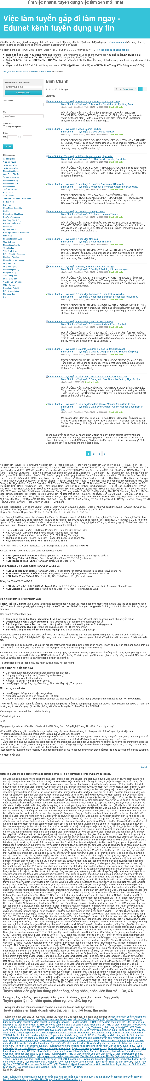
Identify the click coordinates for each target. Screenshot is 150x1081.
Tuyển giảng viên (10, 168)
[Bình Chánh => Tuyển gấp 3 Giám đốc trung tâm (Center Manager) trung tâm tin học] (90, 403)
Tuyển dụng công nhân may (24, 1032)
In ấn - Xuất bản (10, 278)
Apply (8, 146)
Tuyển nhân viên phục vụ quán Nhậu (115, 1045)
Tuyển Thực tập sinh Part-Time (66, 1067)
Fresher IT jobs (93, 1061)
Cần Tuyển (9, 1076)
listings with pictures (14, 126)
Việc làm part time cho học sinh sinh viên (58, 1056)
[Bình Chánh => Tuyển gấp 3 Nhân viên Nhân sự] (72, 238)
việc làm (24, 1019)
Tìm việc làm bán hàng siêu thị (113, 1035)
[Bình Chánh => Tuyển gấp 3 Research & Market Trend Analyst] (79, 321)
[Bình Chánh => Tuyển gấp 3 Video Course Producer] (74, 128)
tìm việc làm (13, 1019)
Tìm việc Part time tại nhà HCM (19, 1056)
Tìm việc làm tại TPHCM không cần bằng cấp (46, 1024)
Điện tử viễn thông (11, 291)
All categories (9, 158)
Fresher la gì (74, 1059)
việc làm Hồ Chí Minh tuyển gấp (65, 1079)
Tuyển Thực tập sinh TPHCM (117, 1061)
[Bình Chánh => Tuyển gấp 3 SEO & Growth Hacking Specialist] (79, 156)
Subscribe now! (23, 93)
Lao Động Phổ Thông (12, 220)
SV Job (63, 1019)
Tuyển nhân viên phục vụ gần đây (89, 1048)
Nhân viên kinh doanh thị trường (117, 1040)
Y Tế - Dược (8, 195)
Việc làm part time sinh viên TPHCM (95, 1053)
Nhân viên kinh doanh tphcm (23, 1040)
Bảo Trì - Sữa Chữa (11, 217)
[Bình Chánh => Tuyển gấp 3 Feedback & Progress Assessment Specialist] (85, 183)
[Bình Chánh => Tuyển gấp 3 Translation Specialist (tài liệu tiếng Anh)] (83, 101)
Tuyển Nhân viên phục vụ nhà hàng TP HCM (71, 1045)
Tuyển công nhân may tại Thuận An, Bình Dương (65, 1032)
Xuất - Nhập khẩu (10, 275)
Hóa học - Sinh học (11, 257)
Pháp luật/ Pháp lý (11, 288)
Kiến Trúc (7, 204)
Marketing (7, 226)
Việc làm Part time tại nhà (129, 1053)
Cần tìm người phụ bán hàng (33, 1037)
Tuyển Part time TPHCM (63, 1053)
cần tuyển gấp (50, 1076)
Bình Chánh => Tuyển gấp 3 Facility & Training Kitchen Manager (94, 269)
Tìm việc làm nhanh (11, 248)
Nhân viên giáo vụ (10, 171)
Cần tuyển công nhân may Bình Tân (63, 1030)
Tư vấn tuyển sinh (11, 177)
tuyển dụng (37, 1076)
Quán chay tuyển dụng (112, 1051)
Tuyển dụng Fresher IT (55, 1059)
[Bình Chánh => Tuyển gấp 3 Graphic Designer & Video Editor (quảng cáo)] (85, 348)
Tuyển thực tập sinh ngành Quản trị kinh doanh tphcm (87, 1064)
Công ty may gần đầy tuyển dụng (73, 1027)
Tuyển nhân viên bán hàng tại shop (31, 1035)
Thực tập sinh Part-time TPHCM (41, 1064)
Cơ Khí (6, 211)
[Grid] (145, 89)
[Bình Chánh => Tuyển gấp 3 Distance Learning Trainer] (75, 211)
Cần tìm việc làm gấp (58, 1022)
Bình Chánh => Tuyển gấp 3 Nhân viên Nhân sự (86, 241)
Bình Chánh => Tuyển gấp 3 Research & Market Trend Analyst (93, 324)
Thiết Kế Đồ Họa (10, 189)
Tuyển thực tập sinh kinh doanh (32, 1067)
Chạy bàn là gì (44, 1051)
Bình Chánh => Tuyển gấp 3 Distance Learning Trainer (89, 214)
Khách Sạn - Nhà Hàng (13, 214)
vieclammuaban (117, 42)
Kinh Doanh (8, 192)
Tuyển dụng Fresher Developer (40, 1061)
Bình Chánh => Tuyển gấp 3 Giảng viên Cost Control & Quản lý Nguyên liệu (100, 379)
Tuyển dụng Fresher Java (71, 1061)
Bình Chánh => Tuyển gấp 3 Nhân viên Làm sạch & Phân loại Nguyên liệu (99, 296)
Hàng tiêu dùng (9, 272)
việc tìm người (86, 1076)
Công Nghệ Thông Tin (12, 207)
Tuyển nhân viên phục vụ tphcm (54, 1048)
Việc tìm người (9, 161)
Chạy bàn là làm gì (62, 1051)
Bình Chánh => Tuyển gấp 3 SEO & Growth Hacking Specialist (93, 159)
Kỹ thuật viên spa (10, 229)
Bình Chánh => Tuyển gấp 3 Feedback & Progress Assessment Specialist (99, 186)
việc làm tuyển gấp (68, 1076)
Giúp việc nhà (9, 263)
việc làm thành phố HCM (124, 1016)
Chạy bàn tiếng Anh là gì (86, 1051)
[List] (140, 89)
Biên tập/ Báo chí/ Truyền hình (16, 232)
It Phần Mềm (8, 201)
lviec (70, 1019)
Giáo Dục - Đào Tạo (11, 174)
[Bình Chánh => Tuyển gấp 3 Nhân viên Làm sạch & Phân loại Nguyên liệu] (85, 293)
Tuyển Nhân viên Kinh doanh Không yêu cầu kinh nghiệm (69, 1040)
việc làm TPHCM (39, 1079)
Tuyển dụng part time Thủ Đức (27, 1059)
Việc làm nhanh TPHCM (127, 1024)
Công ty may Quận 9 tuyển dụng (100, 1030)
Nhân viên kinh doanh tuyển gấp (95, 1037)
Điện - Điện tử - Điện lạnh (14, 254)
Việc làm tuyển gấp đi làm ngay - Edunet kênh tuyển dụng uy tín (61, 23)
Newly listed (128, 89)
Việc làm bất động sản (93, 1019)
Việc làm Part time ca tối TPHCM (97, 1056)
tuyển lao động (23, 1076)
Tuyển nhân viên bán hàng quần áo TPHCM (73, 1035)
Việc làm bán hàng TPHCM (105, 1032)
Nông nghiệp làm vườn (12, 238)
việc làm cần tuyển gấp (106, 1076)
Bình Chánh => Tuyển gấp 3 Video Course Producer (88, 131)
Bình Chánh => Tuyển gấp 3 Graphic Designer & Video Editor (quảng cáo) (99, 351)
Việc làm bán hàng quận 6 (63, 1037)
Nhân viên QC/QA (10, 183)
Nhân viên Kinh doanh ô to (40, 1043)
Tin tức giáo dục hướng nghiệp (113, 49)
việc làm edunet (21, 1022)
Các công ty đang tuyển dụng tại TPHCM (92, 1024)
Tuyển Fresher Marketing (126, 1059)
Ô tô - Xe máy (9, 284)
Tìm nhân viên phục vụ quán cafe (104, 1043)
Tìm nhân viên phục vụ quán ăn (30, 1045)
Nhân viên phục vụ (11, 269)
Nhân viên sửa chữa (11, 244)
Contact (144, 767)
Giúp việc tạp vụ (10, 266)
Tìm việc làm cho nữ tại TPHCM (113, 1022)
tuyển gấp (34, 1019)
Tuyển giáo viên (10, 164)
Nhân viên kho (9, 186)
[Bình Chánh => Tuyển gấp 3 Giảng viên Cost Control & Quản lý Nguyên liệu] (86, 376)
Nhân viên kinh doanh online (71, 1043)
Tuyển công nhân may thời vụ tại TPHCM (112, 1027)
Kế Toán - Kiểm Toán (12, 223)
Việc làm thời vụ (10, 251)
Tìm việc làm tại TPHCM (83, 1022)
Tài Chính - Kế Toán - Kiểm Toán (17, 198)
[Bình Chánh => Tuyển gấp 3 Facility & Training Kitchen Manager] (80, 266)
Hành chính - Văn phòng (13, 260)
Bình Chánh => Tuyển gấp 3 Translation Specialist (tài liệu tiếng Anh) (97, 104)
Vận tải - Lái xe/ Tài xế (12, 281)
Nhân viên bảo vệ (10, 180)
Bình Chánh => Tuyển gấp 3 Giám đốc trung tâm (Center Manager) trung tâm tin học (102, 408)
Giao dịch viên (9, 241)
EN (4, 297)
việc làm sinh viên (49, 1019)
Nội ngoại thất (9, 294)
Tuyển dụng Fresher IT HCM (97, 1059)
